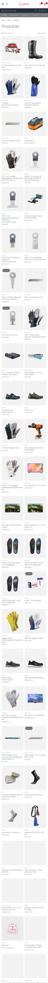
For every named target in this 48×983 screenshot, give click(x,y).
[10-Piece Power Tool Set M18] (13, 48)
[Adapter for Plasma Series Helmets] (13, 853)
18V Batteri (28, 141)
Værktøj (4, 15)
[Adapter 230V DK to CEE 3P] (35, 815)
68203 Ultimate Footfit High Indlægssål (11, 602)
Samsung (27, 483)
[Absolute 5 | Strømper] (13, 815)
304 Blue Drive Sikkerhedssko (8, 411)
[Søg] (7, 4)
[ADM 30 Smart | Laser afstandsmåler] (35, 853)
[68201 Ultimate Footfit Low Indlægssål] (13, 546)
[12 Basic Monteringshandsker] (13, 86)
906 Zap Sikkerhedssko (34, 678)
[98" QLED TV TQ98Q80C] (35, 698)
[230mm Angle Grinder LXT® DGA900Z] (35, 199)
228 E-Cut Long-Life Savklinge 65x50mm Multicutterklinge (32, 178)
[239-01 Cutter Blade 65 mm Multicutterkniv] (13, 280)
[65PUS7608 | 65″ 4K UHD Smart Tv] (35, 508)
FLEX (25, 867)
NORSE (26, 174)
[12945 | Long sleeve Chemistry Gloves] (35, 86)
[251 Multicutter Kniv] (13, 318)
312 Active (28, 410)
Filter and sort (8, 33)
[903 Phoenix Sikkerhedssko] (13, 661)
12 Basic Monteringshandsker (10, 104)
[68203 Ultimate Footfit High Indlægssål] (13, 583)
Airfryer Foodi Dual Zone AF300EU (34, 909)
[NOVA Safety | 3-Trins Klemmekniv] (35, 355)
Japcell (27, 598)
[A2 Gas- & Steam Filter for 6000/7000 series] (13, 778)
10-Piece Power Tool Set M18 (12, 66)
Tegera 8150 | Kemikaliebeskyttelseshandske (12, 640)
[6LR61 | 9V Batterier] (35, 583)
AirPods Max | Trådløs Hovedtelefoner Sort (33, 946)
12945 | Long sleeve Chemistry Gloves (32, 104)
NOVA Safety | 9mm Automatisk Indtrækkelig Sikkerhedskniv (12, 757)
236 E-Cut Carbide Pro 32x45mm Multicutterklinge (11, 260)
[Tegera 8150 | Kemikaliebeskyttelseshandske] (13, 621)
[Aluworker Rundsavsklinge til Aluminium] (13, 966)
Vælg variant (33, 403)
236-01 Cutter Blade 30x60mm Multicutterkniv (35, 259)
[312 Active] (35, 393)
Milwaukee (5, 63)
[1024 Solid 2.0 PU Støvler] (35, 48)
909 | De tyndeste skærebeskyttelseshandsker (12, 717)
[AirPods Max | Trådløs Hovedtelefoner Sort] (35, 928)
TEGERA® (5, 100)
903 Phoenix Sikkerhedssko (8, 679)
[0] (44, 4)
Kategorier (34, 15)
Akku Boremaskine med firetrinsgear (34, 449)
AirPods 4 (5, 945)
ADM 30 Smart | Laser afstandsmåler (33, 871)
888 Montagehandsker (33, 638)
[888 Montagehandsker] (35, 621)
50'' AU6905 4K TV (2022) (35, 486)
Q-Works (5, 138)
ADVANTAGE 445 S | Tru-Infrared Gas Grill (12, 909)
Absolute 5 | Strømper (11, 832)
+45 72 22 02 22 (5, 11)
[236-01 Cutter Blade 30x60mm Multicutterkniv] (35, 240)
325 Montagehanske (10, 448)
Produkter (16, 20)
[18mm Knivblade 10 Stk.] (13, 123)
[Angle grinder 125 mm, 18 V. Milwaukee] (35, 966)
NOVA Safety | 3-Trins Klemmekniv (33, 374)
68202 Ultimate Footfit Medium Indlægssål (33, 564)
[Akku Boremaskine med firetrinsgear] (35, 431)
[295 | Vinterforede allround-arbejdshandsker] (35, 318)
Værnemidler (14, 15)
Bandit (26, 830)
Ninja (26, 905)
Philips (4, 523)
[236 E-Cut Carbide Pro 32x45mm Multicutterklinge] (13, 240)
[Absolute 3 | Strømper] (35, 778)
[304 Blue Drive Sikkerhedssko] (13, 393)
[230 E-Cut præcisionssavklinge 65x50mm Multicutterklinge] (13, 199)
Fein (25, 138)
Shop (9, 20)
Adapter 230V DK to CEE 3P (34, 833)
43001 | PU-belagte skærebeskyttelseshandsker (12, 488)
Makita (26, 213)
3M (3, 792)
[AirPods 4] (13, 928)
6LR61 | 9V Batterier (32, 601)
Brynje (26, 63)
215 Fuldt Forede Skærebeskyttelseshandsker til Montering (12, 178)
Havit (3, 370)
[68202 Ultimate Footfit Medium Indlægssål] (35, 546)
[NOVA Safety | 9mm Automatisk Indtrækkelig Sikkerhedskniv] (13, 738)
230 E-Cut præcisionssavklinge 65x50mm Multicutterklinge (10, 219)
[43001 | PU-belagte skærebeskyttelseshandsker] (13, 468)
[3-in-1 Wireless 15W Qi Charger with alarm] (13, 355)
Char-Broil (6, 905)
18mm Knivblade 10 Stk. (11, 141)
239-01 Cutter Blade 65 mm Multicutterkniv (11, 298)
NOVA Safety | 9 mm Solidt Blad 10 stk (35, 756)
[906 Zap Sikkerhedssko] (35, 661)
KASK (3, 867)
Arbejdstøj (24, 15)
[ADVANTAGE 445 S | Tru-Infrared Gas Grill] (13, 891)
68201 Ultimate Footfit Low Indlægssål (11, 564)
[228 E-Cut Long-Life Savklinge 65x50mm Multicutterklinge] (35, 159)
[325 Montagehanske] (13, 431)
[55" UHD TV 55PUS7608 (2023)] (13, 508)
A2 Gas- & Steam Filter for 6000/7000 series (12, 796)
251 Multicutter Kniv (10, 335)
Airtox (26, 792)
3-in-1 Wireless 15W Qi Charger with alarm (11, 374)
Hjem (3, 20)
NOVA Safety (28, 370)
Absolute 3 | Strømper (33, 795)
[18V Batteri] (35, 123)
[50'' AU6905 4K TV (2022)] (35, 468)
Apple (4, 943)
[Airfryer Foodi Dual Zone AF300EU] (35, 891)
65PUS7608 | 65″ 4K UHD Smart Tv (34, 526)
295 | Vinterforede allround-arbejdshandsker (35, 336)
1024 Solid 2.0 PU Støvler (34, 65)
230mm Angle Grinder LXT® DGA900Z (33, 217)
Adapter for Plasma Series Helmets (12, 871)
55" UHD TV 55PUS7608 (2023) (11, 526)
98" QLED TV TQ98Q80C (34, 715)
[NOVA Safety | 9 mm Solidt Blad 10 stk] (35, 738)
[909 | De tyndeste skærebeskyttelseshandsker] (13, 698)
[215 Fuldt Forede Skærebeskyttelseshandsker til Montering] (13, 159)
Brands (43, 15)
